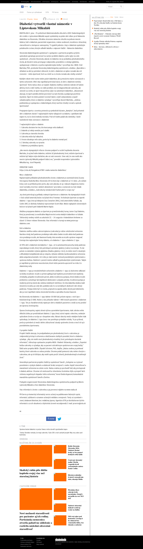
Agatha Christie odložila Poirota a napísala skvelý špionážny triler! (108, 42)
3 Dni (111, 17)
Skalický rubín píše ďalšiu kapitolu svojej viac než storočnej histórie (107, 29)
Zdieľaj (26, 6)
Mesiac (121, 17)
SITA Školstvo (83, 2)
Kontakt (64, 12)
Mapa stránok (40, 544)
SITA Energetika (25, 2)
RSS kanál (39, 542)
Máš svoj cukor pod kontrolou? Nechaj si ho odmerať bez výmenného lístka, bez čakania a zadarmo (76, 520)
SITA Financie (46, 2)
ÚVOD (22, 12)
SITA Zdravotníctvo (36, 2)
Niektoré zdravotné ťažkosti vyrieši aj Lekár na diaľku (75, 507)
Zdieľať (51, 419)
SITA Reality (75, 2)
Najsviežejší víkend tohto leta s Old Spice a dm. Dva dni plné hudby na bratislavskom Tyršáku (108, 23)
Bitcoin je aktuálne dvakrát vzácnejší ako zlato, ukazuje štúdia (75, 477)
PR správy (29, 19)
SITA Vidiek (92, 2)
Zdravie (36, 19)
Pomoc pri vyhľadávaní (34, 12)
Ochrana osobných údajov (27, 542)
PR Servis (55, 12)
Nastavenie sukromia (25, 546)
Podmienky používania (26, 540)
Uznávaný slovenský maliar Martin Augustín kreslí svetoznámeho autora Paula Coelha (75, 464)
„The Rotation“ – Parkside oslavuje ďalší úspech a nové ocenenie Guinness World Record (107, 36)
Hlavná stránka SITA (25, 544)
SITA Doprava (54, 2)
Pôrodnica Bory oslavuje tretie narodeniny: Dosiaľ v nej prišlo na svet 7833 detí (76, 494)
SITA (47, 12)
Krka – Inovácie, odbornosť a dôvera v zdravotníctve (106, 48)
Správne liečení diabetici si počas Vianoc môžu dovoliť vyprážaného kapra (43, 429)
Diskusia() (65, 19)
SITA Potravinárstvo (65, 2)
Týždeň (116, 17)
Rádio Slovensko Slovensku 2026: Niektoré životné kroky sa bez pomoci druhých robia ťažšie (75, 450)
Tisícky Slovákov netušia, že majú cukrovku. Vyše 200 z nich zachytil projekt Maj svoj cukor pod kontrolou (51, 434)
